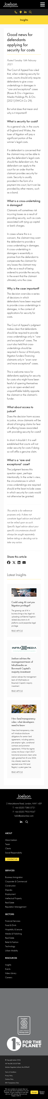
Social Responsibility (13, 852)
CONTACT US (12, 859)
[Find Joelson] (21, 12)
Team (7, 844)
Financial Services (12, 920)
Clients (8, 848)
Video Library (10, 973)
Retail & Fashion (11, 942)
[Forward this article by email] (24, 562)
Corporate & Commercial (16, 881)
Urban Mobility (11, 950)
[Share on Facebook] (8, 562)
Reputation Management (15, 906)
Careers (8, 977)
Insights (8, 964)
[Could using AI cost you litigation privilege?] (24, 593)
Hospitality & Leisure (13, 929)
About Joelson (11, 839)
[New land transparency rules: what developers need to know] (24, 709)
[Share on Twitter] (14, 562)
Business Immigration (14, 877)
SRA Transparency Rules (12, 1083)
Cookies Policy (9, 1079)
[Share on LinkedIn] (19, 562)
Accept (34, 1092)
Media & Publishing (13, 933)
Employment (10, 894)
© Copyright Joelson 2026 (13, 1060)
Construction (10, 885)
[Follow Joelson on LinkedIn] (25, 12)
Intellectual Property (13, 898)
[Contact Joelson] (16, 12)
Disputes (8, 889)
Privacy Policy (9, 1076)
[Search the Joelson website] (30, 12)
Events (7, 968)
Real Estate (9, 902)
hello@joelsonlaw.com (24, 815)
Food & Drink (10, 925)
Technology (10, 946)
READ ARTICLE (17, 630)
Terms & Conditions (10, 1072)
